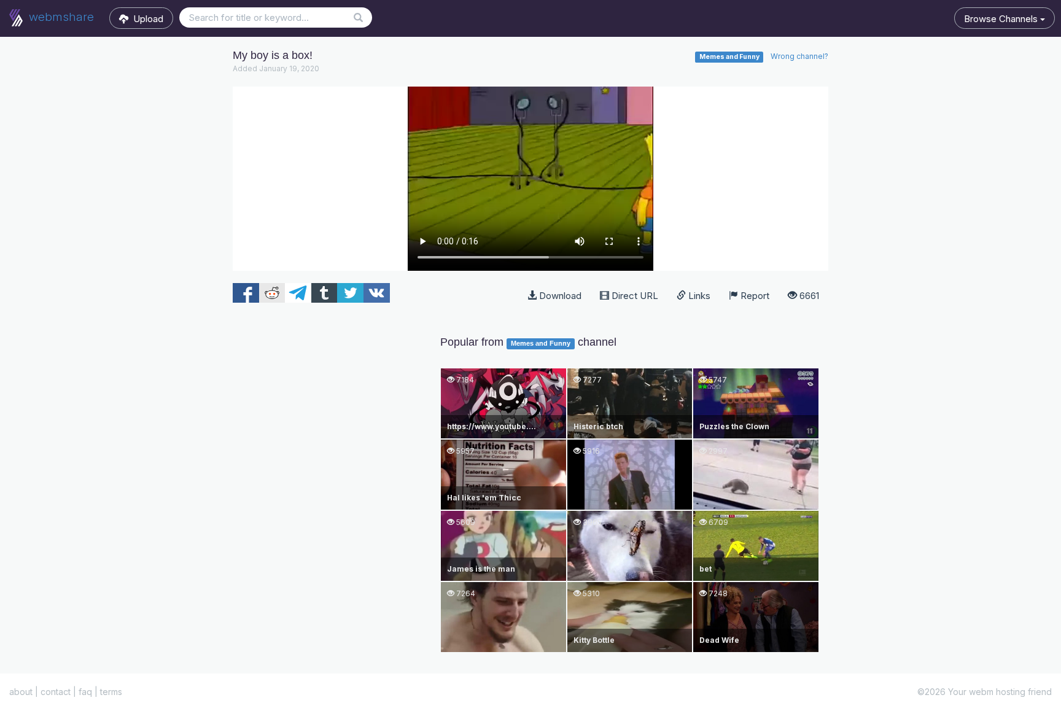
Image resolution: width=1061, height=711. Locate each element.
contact (56, 691)
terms (111, 691)
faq (85, 691)
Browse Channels (1002, 19)
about (21, 691)
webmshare (60, 17)
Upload (145, 19)
